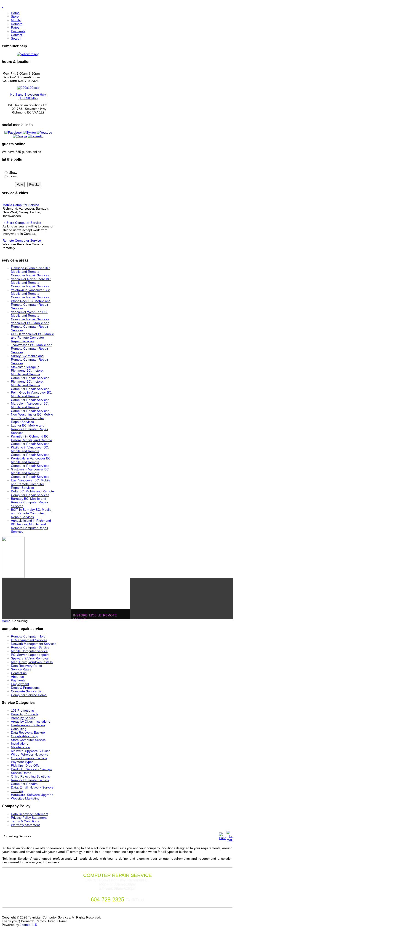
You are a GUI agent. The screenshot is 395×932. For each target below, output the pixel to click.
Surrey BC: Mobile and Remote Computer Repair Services (29, 359)
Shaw (12, 172)
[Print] (222, 838)
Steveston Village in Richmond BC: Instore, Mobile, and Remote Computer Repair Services (30, 372)
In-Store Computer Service (22, 222)
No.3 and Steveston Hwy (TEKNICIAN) (28, 96)
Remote (16, 24)
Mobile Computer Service (21, 205)
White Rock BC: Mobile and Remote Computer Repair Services (31, 304)
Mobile (16, 20)
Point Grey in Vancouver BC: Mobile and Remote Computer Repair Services (31, 396)
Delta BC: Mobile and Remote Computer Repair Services (32, 493)
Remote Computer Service (22, 240)
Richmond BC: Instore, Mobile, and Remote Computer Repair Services (30, 385)
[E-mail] (229, 840)
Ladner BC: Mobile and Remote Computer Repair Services (29, 429)
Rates (15, 27)
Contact (16, 35)
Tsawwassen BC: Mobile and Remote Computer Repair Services (31, 348)
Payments (18, 31)
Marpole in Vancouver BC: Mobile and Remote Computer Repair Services (30, 407)
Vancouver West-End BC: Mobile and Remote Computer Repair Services (30, 315)
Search (16, 38)
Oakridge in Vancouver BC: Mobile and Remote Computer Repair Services (30, 271)
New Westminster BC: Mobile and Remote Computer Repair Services (32, 418)
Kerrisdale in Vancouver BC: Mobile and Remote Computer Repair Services (31, 462)
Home (15, 13)
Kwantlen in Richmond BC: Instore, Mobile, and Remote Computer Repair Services (31, 440)
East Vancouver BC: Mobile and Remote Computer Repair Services (30, 483)
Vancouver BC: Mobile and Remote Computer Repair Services (30, 326)
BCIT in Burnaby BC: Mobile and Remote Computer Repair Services (31, 513)
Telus (12, 176)
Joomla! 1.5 (28, 925)
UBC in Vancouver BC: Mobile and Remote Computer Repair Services (32, 337)
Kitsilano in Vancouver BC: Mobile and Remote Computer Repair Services (30, 451)
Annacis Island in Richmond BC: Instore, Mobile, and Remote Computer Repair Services (31, 526)
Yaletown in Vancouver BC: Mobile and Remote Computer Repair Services (30, 293)
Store (15, 16)
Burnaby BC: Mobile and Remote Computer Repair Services (29, 502)
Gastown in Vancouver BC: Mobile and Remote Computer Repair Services (30, 472)
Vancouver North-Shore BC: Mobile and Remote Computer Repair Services (31, 282)
